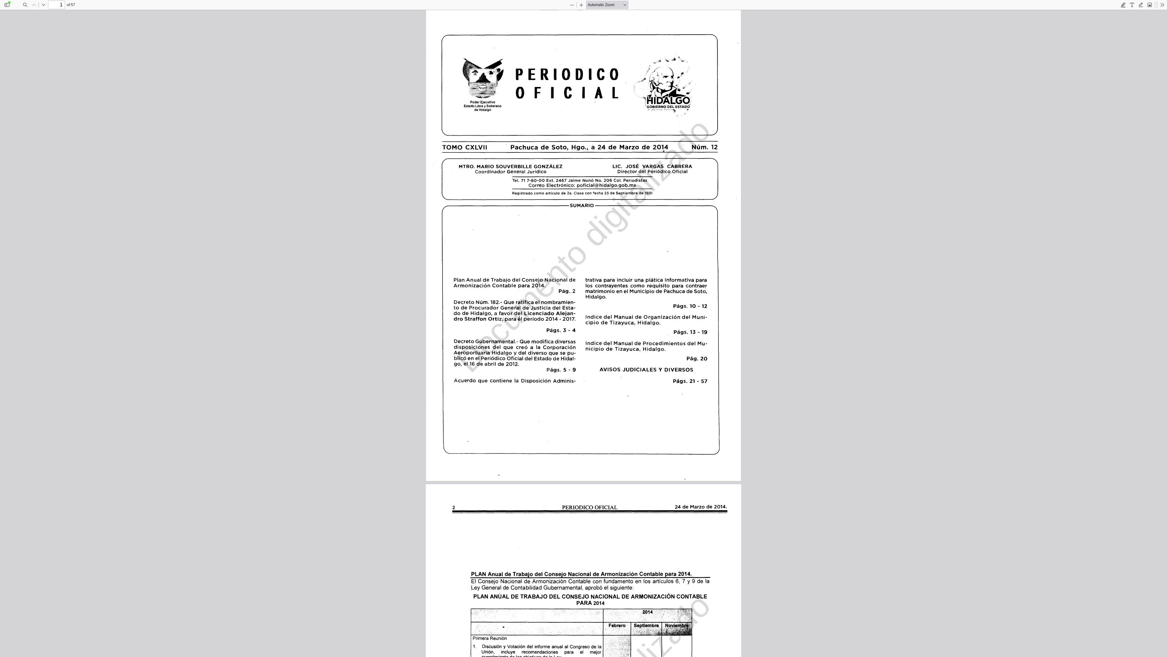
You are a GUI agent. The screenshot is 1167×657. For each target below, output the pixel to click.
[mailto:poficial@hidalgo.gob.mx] (604, 185)
